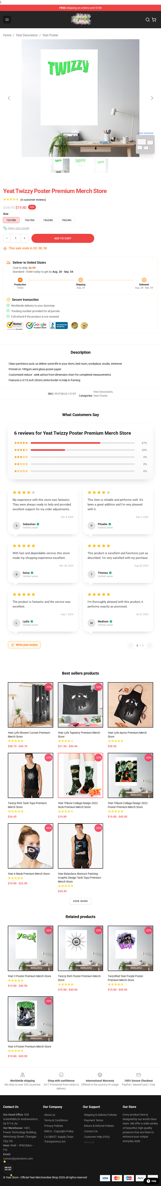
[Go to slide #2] (80, 165)
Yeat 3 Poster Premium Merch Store (29, 976)
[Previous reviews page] (130, 645)
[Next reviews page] (149, 645)
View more (80, 901)
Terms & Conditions (56, 1120)
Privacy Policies (53, 1125)
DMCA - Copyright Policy (59, 1131)
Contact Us (91, 1131)
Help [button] (154, 1181)
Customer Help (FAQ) (97, 1136)
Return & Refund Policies (99, 1125)
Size (5, 213)
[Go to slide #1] (60, 165)
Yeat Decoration (27, 35)
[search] (147, 19)
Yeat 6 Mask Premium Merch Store (29, 873)
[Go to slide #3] (100, 165)
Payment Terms (93, 1120)
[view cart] (154, 19)
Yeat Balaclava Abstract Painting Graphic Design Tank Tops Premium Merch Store (79, 877)
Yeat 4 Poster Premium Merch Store (29, 1046)
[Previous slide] (9, 98)
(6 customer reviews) (33, 199)
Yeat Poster (50, 35)
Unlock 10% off (8, 1169)
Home (7, 35)
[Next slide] (152, 98)
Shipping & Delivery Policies (100, 1114)
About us (49, 1114)
